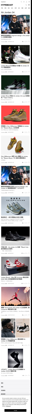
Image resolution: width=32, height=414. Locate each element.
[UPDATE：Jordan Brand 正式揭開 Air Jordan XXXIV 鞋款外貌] (15, 358)
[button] (29, 41)
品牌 (26, 8)
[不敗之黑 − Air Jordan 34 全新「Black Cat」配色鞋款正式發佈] (15, 236)
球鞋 (5, 8)
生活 (19, 8)
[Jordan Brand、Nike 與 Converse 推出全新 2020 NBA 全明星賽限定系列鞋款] (15, 266)
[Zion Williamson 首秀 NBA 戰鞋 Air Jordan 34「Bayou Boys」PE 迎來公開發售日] (15, 145)
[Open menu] (29, 5)
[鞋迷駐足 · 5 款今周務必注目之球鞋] (15, 206)
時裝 (2, 8)
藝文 (9, 8)
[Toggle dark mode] (26, 5)
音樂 (16, 8)
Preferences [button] (8, 406)
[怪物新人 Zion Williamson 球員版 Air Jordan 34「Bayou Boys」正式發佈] (15, 115)
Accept (15, 410)
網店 (29, 8)
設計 (12, 8)
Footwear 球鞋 (4, 41)
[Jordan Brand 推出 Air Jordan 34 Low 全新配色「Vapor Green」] (15, 84)
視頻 (22, 8)
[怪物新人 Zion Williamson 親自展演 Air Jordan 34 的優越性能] (15, 328)
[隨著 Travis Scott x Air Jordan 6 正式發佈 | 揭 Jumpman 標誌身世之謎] (15, 296)
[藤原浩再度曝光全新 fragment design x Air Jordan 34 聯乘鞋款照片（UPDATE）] (15, 175)
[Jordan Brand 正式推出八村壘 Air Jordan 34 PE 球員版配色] (15, 54)
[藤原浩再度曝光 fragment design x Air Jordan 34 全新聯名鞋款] (15, 24)
